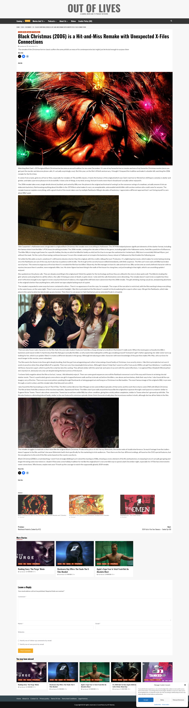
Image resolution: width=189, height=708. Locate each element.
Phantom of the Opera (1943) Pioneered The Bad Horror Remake (89, 515)
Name (20, 623)
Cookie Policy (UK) (85, 21)
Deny (162, 700)
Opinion (29, 32)
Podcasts (51, 21)
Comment (22, 597)
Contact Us (34, 698)
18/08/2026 (30, 571)
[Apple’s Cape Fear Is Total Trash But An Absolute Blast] (114, 553)
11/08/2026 (69, 574)
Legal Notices (83, 698)
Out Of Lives (94, 8)
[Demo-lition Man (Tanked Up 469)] (158, 672)
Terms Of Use (55, 698)
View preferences (178, 700)
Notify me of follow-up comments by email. (36, 640)
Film (25, 32)
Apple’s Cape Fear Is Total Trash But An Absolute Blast (113, 570)
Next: (156, 528)
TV (72, 564)
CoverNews (101, 705)
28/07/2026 (124, 689)
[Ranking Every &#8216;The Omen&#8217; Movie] (145, 504)
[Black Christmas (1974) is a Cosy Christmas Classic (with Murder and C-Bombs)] (42, 504)
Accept (146, 700)
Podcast (152, 680)
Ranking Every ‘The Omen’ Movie (130, 515)
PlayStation (132, 680)
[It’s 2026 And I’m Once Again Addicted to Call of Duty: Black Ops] (126, 672)
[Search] (171, 20)
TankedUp (158, 680)
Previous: (29, 528)
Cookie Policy (157, 704)
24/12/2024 (31, 46)
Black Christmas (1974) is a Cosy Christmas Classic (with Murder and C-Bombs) (42, 515)
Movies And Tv (38, 21)
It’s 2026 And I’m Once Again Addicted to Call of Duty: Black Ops (126, 686)
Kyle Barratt (23, 46)
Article (20, 32)
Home (19, 698)
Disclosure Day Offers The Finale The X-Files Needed (73, 570)
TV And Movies (36, 32)
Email (97, 623)
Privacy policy (165, 704)
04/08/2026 (108, 574)
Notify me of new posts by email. (32, 644)
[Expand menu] (23, 21)
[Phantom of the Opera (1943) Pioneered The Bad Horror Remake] (93, 504)
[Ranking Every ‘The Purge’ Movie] (35, 553)
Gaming (23, 21)
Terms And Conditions (69, 698)
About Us (63, 21)
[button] (185, 685)
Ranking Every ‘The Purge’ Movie (31, 569)
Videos (73, 21)
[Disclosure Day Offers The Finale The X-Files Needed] (75, 553)
